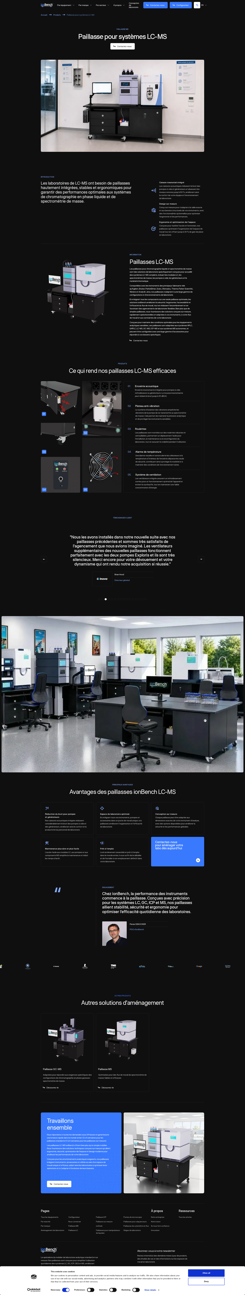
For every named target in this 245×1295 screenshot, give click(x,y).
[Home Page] (47, 5)
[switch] (90, 1290)
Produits (57, 15)
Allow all (206, 1273)
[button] (100, 599)
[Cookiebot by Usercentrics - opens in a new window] (34, 1290)
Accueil (44, 15)
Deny (206, 1281)
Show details (150, 1290)
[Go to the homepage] (49, 1250)
